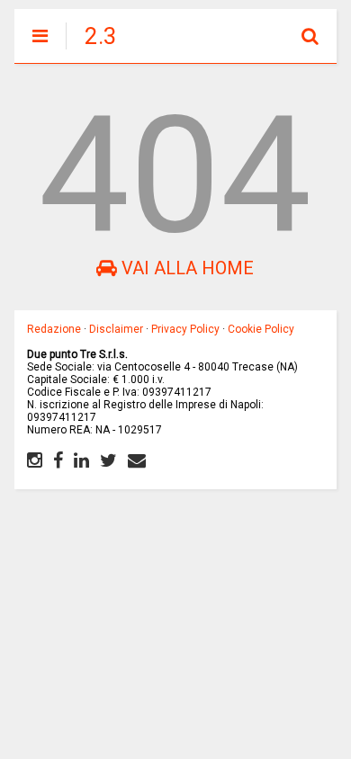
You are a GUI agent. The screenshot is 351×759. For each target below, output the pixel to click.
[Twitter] (108, 460)
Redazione (54, 329)
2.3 (101, 35)
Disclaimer (116, 329)
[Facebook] (58, 460)
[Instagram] (34, 460)
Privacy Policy (185, 329)
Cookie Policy (261, 329)
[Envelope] (137, 460)
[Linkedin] (81, 460)
